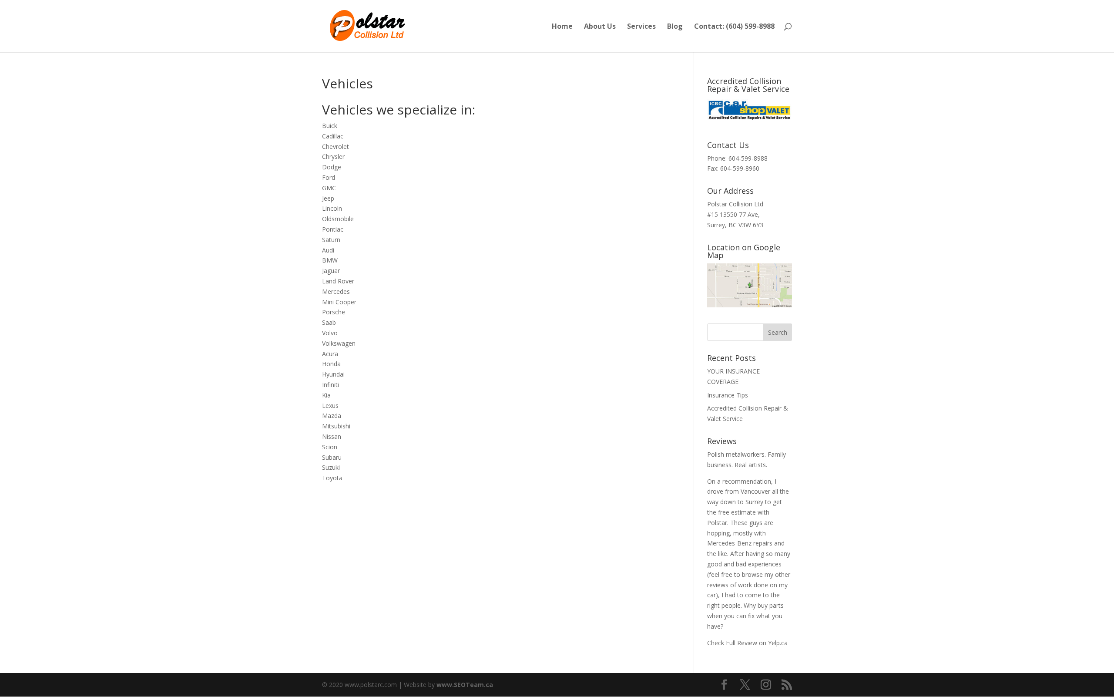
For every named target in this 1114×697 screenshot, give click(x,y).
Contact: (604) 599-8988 (734, 27)
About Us (600, 27)
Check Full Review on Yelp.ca (747, 643)
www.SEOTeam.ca (464, 684)
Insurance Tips (727, 395)
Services (641, 27)
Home (562, 27)
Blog (675, 27)
